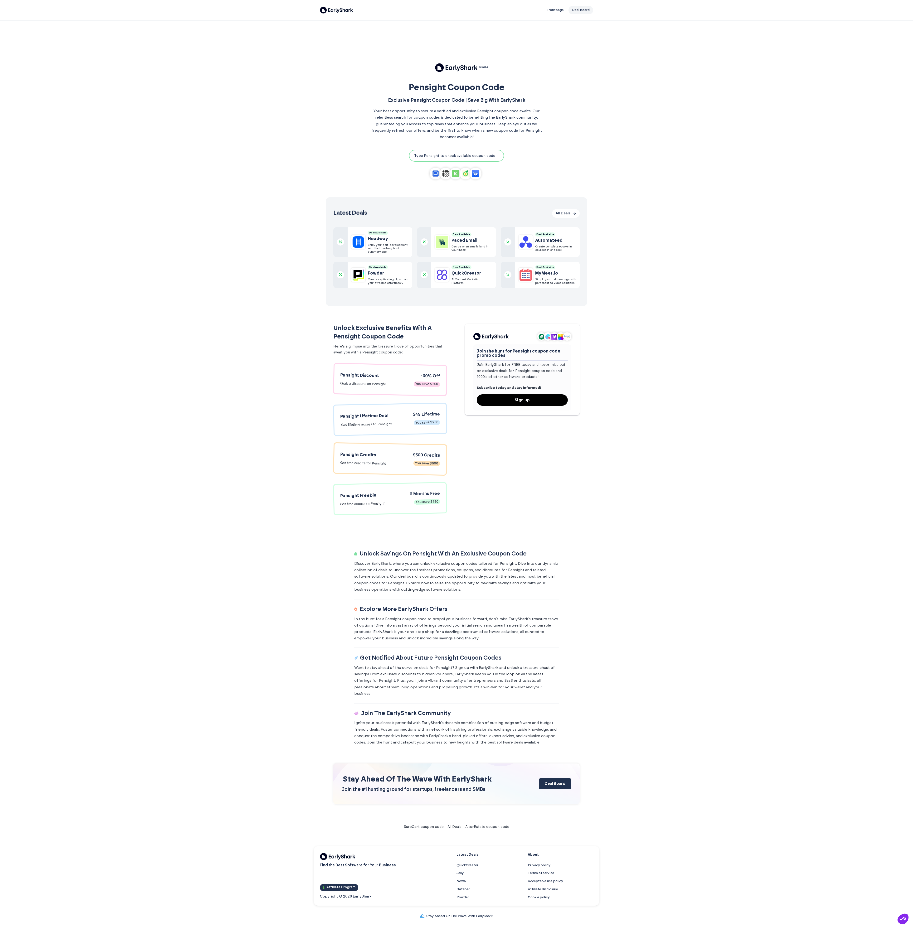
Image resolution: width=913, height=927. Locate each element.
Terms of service (541, 873)
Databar (463, 889)
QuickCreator (467, 865)
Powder (462, 897)
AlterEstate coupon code (487, 827)
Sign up (522, 400)
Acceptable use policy (545, 881)
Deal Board (555, 784)
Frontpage (555, 10)
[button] (903, 919)
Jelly (460, 873)
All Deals (454, 827)
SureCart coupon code (424, 827)
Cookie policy (539, 897)
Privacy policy (539, 865)
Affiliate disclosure (543, 889)
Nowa (461, 881)
